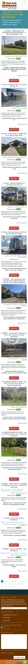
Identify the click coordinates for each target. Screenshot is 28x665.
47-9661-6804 (6, 620)
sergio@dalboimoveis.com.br (10, 614)
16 (22, 584)
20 (12, 586)
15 (18, 584)
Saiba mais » (14, 81)
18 (5, 586)
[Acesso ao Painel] (1, 660)
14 (15, 584)
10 (2, 584)
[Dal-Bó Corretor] (10, 1)
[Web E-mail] (4, 660)
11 (5, 584)
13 (12, 584)
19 (9, 586)
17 (2, 586)
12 (9, 584)
